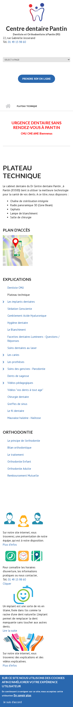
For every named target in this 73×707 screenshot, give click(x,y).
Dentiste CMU (15, 287)
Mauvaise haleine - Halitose (24, 418)
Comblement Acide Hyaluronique (26, 315)
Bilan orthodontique (19, 447)
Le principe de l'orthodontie (23, 440)
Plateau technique (18, 294)
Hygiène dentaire (17, 322)
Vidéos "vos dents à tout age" (25, 390)
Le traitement (15, 454)
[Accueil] (36, 12)
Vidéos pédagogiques (20, 383)
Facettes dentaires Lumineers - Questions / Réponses (33, 339)
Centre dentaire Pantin (36, 28)
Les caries (13, 355)
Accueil (8, 106)
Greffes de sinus (17, 404)
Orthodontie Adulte (19, 468)
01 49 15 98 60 (17, 42)
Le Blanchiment (16, 329)
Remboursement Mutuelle (23, 475)
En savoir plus (22, 695)
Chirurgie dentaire (18, 397)
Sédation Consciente (19, 308)
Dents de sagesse (18, 376)
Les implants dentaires (21, 301)
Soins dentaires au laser (22, 348)
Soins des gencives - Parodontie (26, 369)
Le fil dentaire (15, 411)
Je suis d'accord (12, 702)
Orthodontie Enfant (19, 461)
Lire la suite (10, 630)
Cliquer (7, 583)
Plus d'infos (10, 544)
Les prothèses (15, 362)
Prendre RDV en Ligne (36, 78)
